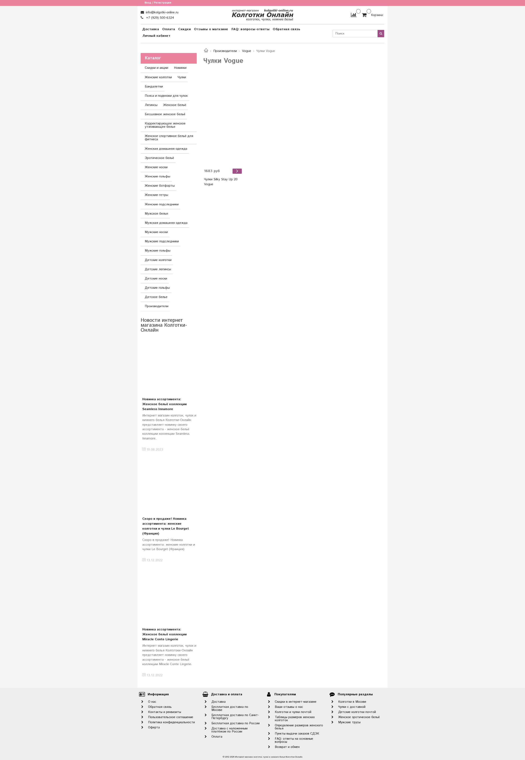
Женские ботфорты (160, 185)
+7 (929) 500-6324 (159, 17)
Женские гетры (156, 195)
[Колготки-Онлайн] (262, 14)
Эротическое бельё (159, 158)
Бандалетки (154, 86)
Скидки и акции (156, 68)
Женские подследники (162, 204)
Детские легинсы (158, 269)
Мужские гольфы (157, 250)
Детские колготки (158, 260)
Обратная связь (286, 29)
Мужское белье (156, 213)
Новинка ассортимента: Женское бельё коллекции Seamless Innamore (164, 404)
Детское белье (156, 297)
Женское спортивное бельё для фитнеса (169, 138)
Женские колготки (158, 77)
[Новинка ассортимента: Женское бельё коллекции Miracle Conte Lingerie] (169, 594)
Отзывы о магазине (211, 29)
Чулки (182, 77)
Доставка (150, 29)
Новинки (180, 68)
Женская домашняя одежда (166, 148)
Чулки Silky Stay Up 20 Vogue (220, 182)
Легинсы (151, 105)
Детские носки (156, 278)
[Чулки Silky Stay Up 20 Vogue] (223, 120)
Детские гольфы (157, 287)
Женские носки (156, 167)
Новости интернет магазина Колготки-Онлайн (164, 325)
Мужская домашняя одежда (166, 223)
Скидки (184, 29)
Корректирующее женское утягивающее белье (165, 125)
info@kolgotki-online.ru (161, 12)
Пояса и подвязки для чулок (166, 95)
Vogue (246, 51)
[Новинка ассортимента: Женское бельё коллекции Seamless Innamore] (169, 363)
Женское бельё (174, 105)
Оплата (168, 29)
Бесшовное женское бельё (165, 114)
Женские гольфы (157, 176)
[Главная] (206, 51)
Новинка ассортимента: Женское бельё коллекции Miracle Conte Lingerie (164, 634)
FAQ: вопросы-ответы (251, 29)
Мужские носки (156, 232)
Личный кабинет (156, 35)
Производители (225, 51)
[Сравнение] (353, 15)
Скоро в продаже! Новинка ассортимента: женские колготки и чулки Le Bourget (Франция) (165, 526)
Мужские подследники (162, 241)
